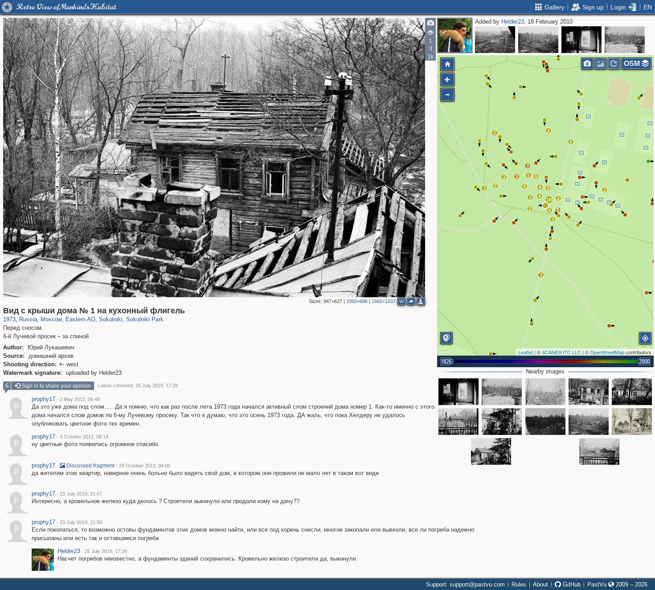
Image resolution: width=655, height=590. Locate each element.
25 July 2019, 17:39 (106, 551)
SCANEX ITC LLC (561, 352)
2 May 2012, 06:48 (80, 399)
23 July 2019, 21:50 (81, 522)
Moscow (51, 319)
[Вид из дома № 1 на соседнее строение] (581, 39)
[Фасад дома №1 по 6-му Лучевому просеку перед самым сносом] (491, 451)
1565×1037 (384, 301)
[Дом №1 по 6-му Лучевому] (589, 391)
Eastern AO (80, 319)
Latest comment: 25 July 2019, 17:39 (138, 385)
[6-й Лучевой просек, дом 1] (632, 391)
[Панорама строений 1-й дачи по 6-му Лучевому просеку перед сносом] (502, 421)
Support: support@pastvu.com (465, 584)
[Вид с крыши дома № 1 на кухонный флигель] (545, 205)
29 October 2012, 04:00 (144, 465)
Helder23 (512, 21)
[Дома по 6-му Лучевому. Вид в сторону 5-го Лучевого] (545, 391)
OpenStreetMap (607, 352)
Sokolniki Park (145, 319)
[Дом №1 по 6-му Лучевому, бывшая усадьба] (632, 421)
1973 (9, 319)
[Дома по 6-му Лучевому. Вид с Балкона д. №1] (599, 451)
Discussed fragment (90, 466)
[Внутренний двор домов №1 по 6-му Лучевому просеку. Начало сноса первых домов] (545, 421)
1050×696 (357, 301)
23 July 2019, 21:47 (81, 493)
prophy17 (43, 399)
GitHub (571, 584)
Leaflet (525, 352)
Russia (28, 319)
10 (549, 199)
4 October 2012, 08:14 (84, 436)
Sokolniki (111, 319)
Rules (519, 584)
